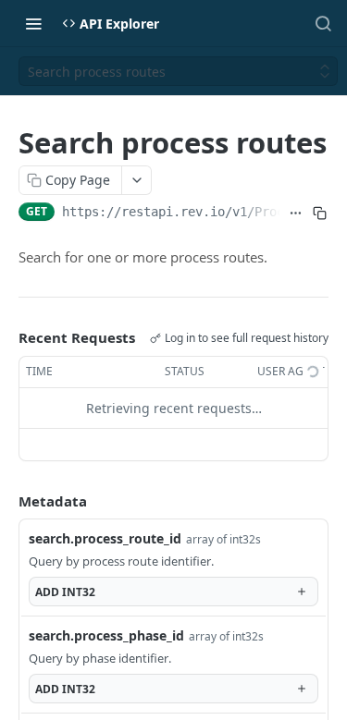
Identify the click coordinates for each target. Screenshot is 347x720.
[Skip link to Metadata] (5, 500)
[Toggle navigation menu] (33, 23)
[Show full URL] (296, 213)
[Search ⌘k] (323, 23)
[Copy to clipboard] (320, 213)
